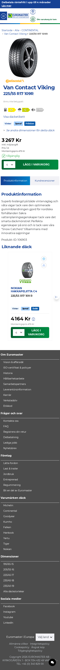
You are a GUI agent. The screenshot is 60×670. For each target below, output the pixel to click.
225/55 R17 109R (18, 93)
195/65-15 (8, 564)
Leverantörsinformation (17, 389)
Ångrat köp (37, 647)
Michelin (8, 505)
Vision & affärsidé (13, 362)
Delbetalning (10, 437)
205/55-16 (8, 569)
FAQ (5, 426)
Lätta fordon (10, 463)
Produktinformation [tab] (15, 180)
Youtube (8, 617)
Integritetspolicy (40, 643)
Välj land (44, 637)
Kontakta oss (10, 420)
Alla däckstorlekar (13, 591)
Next (56, 297)
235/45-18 (8, 580)
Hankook (8, 532)
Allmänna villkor (18, 643)
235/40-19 (8, 585)
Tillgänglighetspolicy (30, 650)
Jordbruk (8, 474)
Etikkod (7, 405)
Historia (7, 373)
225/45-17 (8, 575)
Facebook (9, 606)
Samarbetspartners (14, 384)
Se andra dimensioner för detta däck (30, 130)
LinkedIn (8, 622)
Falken (7, 527)
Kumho (7, 521)
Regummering (12, 485)
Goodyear (9, 516)
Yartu (6, 538)
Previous (3, 297)
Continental (10, 510)
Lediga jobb (10, 442)
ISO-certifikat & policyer (17, 367)
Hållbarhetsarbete (13, 378)
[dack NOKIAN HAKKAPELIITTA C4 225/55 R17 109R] (27, 268)
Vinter (8, 123)
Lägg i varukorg (36, 164)
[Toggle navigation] (3, 16)
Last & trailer (10, 468)
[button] (43, 258)
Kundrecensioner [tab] (45, 180)
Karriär (7, 395)
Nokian (7, 549)
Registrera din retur (14, 431)
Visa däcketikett (14, 116)
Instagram (9, 611)
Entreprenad (10, 479)
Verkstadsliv (10, 400)
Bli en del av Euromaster (17, 490)
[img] (43, 258)
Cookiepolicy (21, 647)
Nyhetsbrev (10, 448)
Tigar (6, 543)
